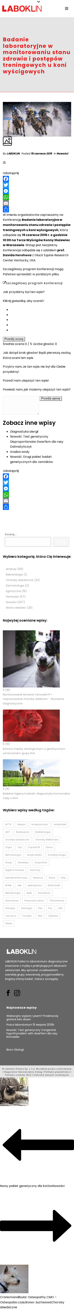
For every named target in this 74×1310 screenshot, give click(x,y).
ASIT (7, 832)
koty (63, 877)
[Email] (37, 203)
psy (50, 908)
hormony (35, 870)
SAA (60, 908)
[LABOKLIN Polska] (22, 8)
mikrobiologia (13, 893)
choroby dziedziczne (17, 839)
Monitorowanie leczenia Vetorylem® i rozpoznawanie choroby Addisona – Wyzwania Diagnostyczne (33, 699)
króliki (8, 885)
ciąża (8, 847)
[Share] (37, 209)
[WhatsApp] (37, 197)
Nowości (62, 153)
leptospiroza (34, 885)
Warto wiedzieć (16, 608)
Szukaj (61, 542)
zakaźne (53, 915)
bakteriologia (43, 832)
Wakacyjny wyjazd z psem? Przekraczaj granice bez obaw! (32, 1017)
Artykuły (11, 569)
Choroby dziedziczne (19, 580)
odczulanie (11, 900)
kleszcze (38, 877)
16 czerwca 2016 (41, 153)
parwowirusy (57, 900)
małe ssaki (54, 885)
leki (19, 885)
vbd (40, 915)
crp (20, 847)
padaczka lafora (34, 900)
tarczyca (10, 915)
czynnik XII (34, 847)
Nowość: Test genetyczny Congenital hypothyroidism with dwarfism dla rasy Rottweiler (31, 1033)
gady (8, 862)
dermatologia (13, 854)
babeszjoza (22, 832)
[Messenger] (37, 191)
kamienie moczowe (16, 877)
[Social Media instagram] (17, 993)
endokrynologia (57, 854)
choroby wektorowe (46, 839)
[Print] (6, 162)
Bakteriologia (14, 574)
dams (49, 847)
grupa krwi (41, 862)
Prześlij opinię (50, 398)
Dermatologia (15, 585)
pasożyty (10, 908)
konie (52, 877)
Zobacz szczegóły (46, 979)
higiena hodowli (14, 870)
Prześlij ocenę (14, 339)
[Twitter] (37, 185)
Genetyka (12, 597)
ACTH (8, 824)
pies (40, 908)
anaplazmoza (39, 824)
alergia (21, 824)
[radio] (40, 309)
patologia (26, 908)
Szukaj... (11, 534)
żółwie (8, 923)
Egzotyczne (13, 591)
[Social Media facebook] (8, 993)
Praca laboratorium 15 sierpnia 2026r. (30, 1024)
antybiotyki (60, 824)
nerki (29, 893)
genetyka (23, 862)
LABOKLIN (13, 153)
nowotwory (44, 893)
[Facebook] (37, 179)
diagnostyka (34, 854)
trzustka (27, 915)
